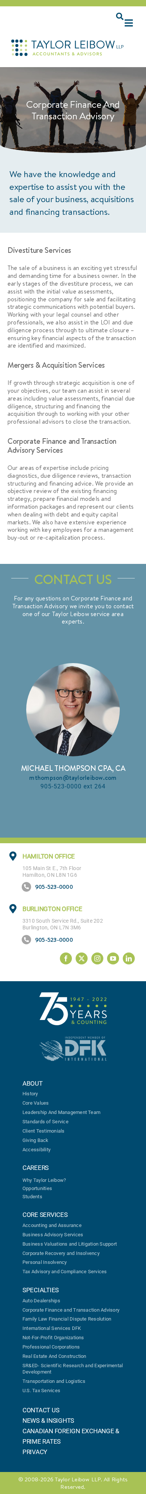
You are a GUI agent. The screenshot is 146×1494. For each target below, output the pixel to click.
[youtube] (113, 958)
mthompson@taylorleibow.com (72, 777)
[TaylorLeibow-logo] (67, 42)
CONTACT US (40, 1410)
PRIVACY (34, 1452)
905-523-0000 (54, 887)
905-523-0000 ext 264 (73, 786)
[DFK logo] (73, 1039)
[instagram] (97, 958)
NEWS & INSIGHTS (48, 1420)
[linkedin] (129, 958)
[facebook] (66, 958)
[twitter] (82, 958)
